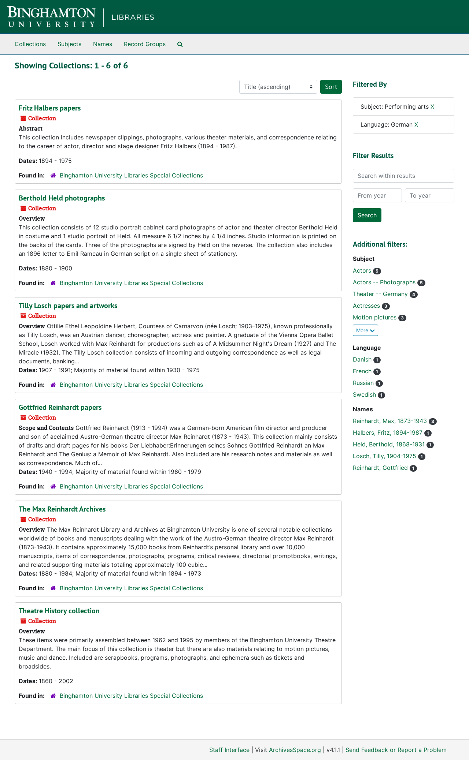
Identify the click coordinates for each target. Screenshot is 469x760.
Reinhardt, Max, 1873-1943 (391, 420)
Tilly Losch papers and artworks (68, 305)
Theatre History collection (59, 610)
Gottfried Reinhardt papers (60, 407)
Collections (30, 44)
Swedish (365, 394)
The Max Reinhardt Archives (62, 509)
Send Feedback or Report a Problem (396, 749)
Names (102, 44)
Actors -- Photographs (385, 282)
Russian (364, 382)
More (363, 330)
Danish (363, 359)
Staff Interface (229, 749)
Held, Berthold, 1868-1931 (389, 444)
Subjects (69, 44)
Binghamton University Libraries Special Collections (131, 175)
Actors (363, 270)
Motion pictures (375, 317)
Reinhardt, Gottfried (381, 467)
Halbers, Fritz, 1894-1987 (388, 432)
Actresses (367, 305)
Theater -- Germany (381, 293)
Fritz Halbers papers (50, 108)
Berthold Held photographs (62, 198)
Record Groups (145, 44)
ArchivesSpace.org (295, 749)
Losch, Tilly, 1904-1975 (385, 456)
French (363, 371)
